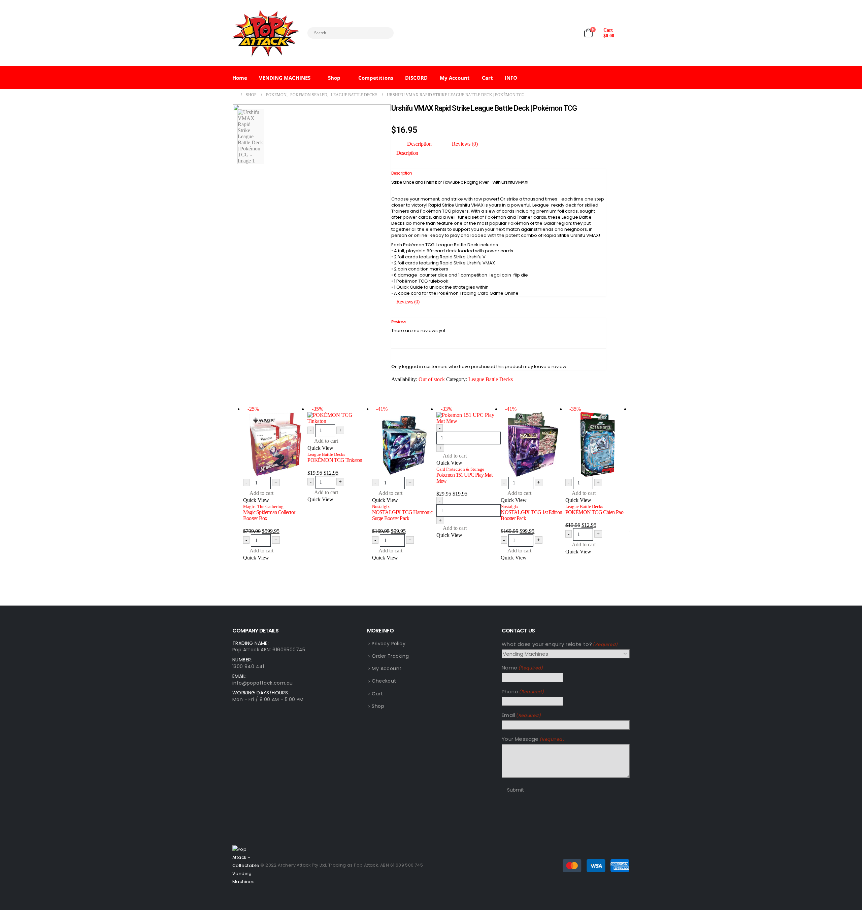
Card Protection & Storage (460, 469)
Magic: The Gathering (263, 506)
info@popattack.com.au (262, 683)
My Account (455, 77)
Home (239, 77)
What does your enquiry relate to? (560, 644)
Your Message (533, 738)
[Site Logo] (265, 33)
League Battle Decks (490, 379)
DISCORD (416, 77)
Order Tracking (390, 656)
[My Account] (624, 33)
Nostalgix (381, 506)
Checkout (384, 681)
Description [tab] (419, 144)
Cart (487, 77)
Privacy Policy (388, 643)
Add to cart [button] (261, 493)
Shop (334, 77)
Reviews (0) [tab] (465, 144)
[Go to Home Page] (234, 95)
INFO (511, 77)
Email (521, 715)
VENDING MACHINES (284, 77)
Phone (523, 691)
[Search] (384, 33)
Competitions (375, 77)
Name (522, 667)
